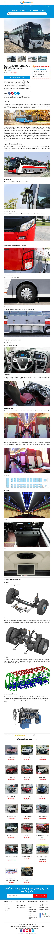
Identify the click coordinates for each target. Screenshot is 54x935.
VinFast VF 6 (11, 777)
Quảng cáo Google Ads (44, 910)
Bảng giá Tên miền (44, 907)
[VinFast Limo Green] (11, 828)
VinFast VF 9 (42, 796)
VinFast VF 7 (27, 777)
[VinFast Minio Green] (11, 808)
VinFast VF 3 (27, 757)
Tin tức (6, 906)
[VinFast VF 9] (42, 789)
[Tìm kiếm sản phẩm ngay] (9, 14)
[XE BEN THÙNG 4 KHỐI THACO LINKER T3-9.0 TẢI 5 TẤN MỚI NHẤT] (42, 849)
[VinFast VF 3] (27, 750)
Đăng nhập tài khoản (33, 915)
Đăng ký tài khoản (32, 909)
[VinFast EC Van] (27, 828)
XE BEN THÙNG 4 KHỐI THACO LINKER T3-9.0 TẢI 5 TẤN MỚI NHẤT (42, 858)
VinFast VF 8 (27, 796)
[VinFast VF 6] (11, 769)
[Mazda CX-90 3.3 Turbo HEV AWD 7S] (11, 849)
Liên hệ (6, 910)
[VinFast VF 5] (42, 750)
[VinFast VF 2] (11, 750)
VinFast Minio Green (11, 816)
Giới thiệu (7, 904)
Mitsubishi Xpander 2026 (27, 856)
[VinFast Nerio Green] (42, 808)
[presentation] (5, 59)
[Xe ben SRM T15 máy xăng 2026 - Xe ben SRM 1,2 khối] (11, 871)
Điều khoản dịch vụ (21, 907)
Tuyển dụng (7, 908)
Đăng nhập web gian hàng (33, 918)
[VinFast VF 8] (27, 789)
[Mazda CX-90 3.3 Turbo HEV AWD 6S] (42, 828)
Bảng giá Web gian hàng (44, 904)
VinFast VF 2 (11, 757)
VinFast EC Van (27, 835)
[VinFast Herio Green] (27, 808)
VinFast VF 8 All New (11, 796)
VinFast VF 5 (42, 757)
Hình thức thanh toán (33, 904)
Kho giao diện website (32, 907)
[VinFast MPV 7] (42, 769)
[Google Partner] (45, 915)
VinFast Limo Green (11, 835)
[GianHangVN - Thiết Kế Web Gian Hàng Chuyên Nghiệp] (27, 2)
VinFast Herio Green (27, 816)
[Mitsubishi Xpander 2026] (27, 849)
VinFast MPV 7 (42, 777)
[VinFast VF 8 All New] (11, 789)
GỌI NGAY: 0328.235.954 (17, 77)
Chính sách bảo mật (21, 905)
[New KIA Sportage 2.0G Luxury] (27, 871)
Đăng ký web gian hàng (32, 912)
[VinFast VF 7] (27, 769)
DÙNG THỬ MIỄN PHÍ (40, 895)
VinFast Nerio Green (42, 816)
